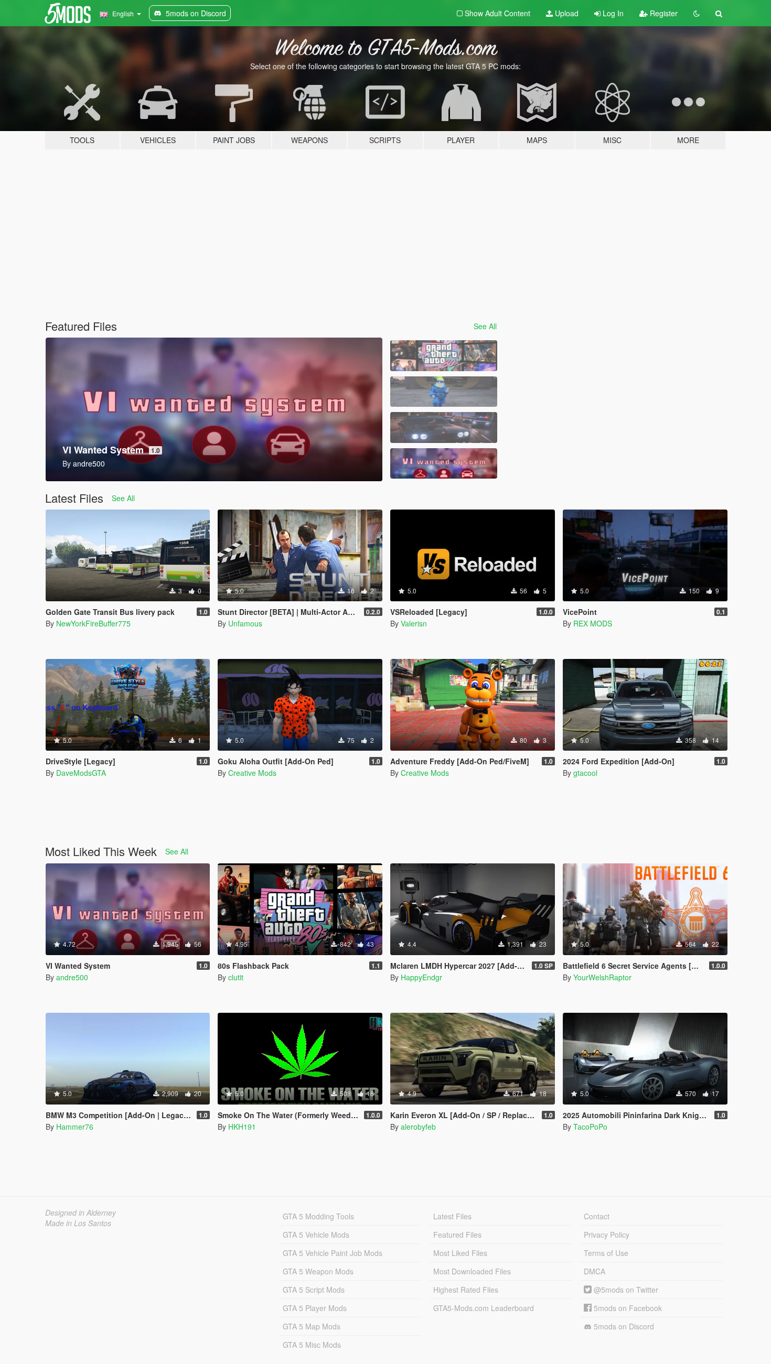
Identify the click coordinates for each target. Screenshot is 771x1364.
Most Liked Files (460, 1253)
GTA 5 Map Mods (311, 1326)
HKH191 (242, 1126)
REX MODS (592, 623)
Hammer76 (74, 1126)
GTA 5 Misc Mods (312, 1344)
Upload (566, 13)
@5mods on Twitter (625, 1289)
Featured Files (457, 1234)
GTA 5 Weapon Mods (318, 1271)
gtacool (585, 772)
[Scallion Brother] (443, 391)
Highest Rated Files (465, 1289)
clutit (235, 977)
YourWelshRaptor (602, 977)
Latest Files (452, 1216)
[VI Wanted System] (443, 463)
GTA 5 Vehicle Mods (316, 1234)
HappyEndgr (421, 977)
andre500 (72, 977)
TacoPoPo (590, 1126)
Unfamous (245, 623)
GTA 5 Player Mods (315, 1308)
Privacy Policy (606, 1234)
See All (485, 326)
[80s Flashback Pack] (443, 355)
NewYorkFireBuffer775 (93, 623)
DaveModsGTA (81, 772)
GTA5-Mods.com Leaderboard (483, 1308)
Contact (596, 1216)
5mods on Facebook (627, 1308)
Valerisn (414, 623)
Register (663, 13)
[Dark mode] (697, 13)
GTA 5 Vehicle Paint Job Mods (332, 1253)
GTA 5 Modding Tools (318, 1216)
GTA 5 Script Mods (314, 1289)
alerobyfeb (418, 1126)
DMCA (594, 1271)
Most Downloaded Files (472, 1271)
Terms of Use (606, 1253)
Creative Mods (252, 772)
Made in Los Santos (78, 1223)
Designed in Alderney (80, 1212)
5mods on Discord (623, 1326)
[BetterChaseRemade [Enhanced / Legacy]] (443, 427)
